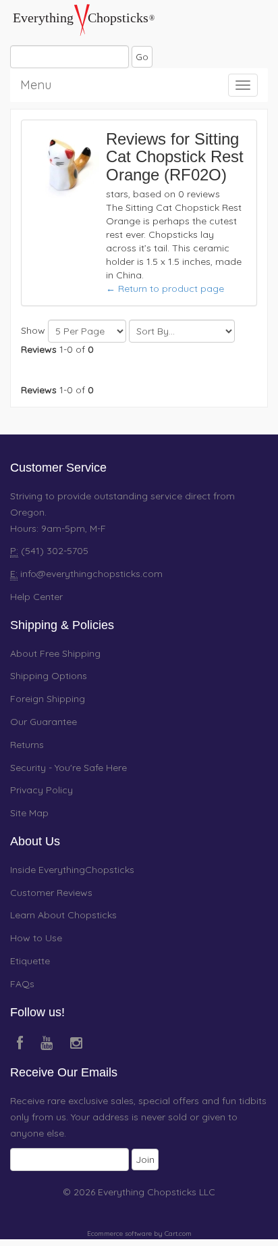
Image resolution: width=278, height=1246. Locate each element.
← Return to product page (165, 288)
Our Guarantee (43, 722)
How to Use (36, 938)
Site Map (29, 813)
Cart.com (178, 1233)
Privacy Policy (41, 790)
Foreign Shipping (47, 699)
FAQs (22, 984)
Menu (35, 83)
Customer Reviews (51, 893)
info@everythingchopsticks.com (91, 574)
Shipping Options (48, 676)
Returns (27, 745)
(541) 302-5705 (53, 551)
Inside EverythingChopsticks (72, 870)
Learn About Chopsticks (63, 915)
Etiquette (30, 961)
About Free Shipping (55, 653)
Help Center (36, 597)
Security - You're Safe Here (68, 768)
